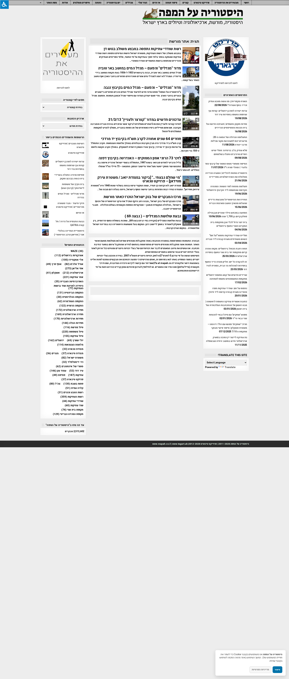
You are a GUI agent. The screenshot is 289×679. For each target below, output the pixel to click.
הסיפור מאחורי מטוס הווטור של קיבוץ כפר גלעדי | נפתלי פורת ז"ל (226, 165)
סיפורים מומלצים (81, 2)
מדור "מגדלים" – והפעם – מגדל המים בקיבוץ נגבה (142, 87)
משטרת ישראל (72, 358)
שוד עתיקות (74, 405)
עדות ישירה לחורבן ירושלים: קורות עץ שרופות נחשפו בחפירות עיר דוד (227, 112)
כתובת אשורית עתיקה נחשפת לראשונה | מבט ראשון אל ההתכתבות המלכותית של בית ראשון (226, 305)
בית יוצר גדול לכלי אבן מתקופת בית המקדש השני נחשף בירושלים (228, 224)
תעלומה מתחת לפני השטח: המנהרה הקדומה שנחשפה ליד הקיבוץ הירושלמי (226, 188)
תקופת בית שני (72, 410)
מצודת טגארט (72, 349)
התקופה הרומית (71, 305)
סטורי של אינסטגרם (69, 366)
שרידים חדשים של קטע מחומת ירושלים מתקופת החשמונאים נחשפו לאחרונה (226, 276)
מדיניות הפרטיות (260, 669)
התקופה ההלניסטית (70, 297)
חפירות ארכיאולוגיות (68, 318)
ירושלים (56, 340)
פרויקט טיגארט (72, 379)
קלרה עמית (74, 388)
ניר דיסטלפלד (72, 362)
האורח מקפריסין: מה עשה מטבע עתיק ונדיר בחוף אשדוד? (227, 103)
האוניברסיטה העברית (69, 281)
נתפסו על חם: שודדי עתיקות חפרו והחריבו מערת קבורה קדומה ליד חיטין (228, 290)
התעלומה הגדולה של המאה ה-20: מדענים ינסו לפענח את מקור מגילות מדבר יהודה (229, 140)
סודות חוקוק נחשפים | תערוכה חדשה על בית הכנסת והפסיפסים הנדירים (226, 125)
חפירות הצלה (72, 323)
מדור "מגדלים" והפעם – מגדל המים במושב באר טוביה (139, 68)
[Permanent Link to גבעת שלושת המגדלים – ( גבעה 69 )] (190, 220)
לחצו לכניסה (63, 88)
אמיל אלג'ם (74, 264)
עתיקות (75, 375)
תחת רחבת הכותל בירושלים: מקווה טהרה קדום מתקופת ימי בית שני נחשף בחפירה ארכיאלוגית (226, 252)
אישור (277, 669)
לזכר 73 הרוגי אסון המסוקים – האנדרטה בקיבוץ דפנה (140, 158)
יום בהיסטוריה (113, 2)
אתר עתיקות (73, 277)
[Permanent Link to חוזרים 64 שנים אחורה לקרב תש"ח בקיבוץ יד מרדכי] (190, 142)
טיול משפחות (72, 331)
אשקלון (53, 273)
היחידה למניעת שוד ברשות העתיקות (68, 287)
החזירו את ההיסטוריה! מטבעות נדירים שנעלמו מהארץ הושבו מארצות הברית (227, 201)
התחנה (98, 2)
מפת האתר (51, 2)
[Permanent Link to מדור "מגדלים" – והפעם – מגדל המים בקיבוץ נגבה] (190, 101)
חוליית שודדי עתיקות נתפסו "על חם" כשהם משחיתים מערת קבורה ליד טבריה (226, 237)
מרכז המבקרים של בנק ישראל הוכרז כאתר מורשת (142, 197)
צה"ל (54, 384)
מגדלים (129, 2)
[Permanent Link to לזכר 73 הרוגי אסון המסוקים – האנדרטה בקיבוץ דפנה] (190, 161)
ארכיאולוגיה (73, 273)
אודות (65, 2)
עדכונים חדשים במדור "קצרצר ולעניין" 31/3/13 (144, 119)
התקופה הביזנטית (70, 292)
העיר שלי (142, 2)
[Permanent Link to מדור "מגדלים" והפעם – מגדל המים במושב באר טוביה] (190, 72)
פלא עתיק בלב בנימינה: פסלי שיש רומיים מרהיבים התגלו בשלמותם (229, 152)
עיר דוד (76, 371)
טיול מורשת (73, 327)
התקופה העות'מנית (70, 301)
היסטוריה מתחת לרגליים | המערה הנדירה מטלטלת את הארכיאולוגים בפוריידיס (226, 175)
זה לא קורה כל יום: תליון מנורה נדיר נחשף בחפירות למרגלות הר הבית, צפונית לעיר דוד (226, 265)
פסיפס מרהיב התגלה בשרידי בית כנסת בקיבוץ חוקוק (69, 176)
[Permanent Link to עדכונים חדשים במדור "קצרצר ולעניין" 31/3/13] (190, 124)
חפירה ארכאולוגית (69, 310)
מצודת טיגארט (72, 353)
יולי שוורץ (75, 340)
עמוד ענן (58, 371)
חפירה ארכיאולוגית (69, 314)
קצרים (185, 2)
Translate (230, 367)
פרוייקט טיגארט (201, 2)
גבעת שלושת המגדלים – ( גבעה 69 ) (153, 216)
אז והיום (156, 2)
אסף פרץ (54, 264)
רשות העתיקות (71, 397)
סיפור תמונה (171, 2)
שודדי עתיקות (72, 401)
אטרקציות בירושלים (69, 255)
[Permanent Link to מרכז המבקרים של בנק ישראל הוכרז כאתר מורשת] (190, 203)
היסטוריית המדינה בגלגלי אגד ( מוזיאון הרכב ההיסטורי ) (69, 232)
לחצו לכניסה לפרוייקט (226, 83)
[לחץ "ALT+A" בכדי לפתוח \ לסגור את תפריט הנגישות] (4, 4)
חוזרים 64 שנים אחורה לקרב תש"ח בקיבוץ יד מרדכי (141, 138)
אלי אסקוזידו (72, 260)
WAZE (77, 251)
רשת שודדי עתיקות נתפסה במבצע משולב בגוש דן (142, 49)
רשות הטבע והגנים (70, 392)
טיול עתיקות (73, 336)
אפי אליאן (74, 268)
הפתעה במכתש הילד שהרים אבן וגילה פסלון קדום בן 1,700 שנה (227, 214)
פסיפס (58, 375)
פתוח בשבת (73, 384)
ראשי (246, 2)
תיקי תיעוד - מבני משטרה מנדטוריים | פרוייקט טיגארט (70, 205)
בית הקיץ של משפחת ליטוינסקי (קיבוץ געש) (72, 186)
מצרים (52, 353)
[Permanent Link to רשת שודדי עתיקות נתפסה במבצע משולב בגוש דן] (190, 55)
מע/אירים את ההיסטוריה (226, 2)
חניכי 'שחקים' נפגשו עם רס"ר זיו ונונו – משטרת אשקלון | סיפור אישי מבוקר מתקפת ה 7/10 (227, 327)
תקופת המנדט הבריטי (68, 414)
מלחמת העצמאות (70, 345)
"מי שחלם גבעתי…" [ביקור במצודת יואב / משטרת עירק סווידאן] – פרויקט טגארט (139, 179)
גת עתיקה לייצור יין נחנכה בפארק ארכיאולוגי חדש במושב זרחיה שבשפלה (226, 339)
